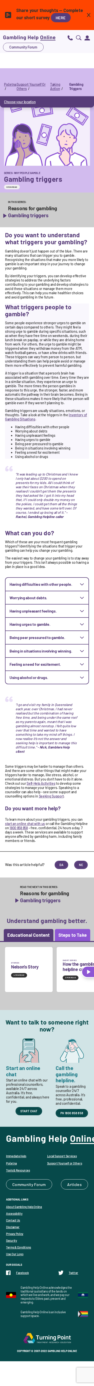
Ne (81, 864)
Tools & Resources (18, 1170)
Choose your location (20, 102)
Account (87, 37)
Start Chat (29, 1111)
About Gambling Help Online (24, 1206)
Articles (74, 1184)
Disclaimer (13, 1227)
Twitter (73, 1272)
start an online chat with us (25, 824)
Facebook (22, 1272)
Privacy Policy (14, 1234)
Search (79, 37)
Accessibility (14, 1213)
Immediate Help (16, 1156)
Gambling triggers (28, 215)
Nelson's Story (25, 967)
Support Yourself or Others (64, 1163)
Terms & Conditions (18, 1247)
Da (61, 864)
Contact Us (13, 1220)
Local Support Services (62, 1156)
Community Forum (23, 47)
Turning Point (47, 1338)
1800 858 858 (19, 828)
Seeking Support (51, 796)
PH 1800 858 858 (71, 1113)
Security (11, 1240)
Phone (70, 37)
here (61, 17)
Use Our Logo (15, 1254)
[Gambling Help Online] (29, 37)
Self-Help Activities (41, 783)
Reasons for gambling (32, 208)
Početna (10, 84)
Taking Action (55, 86)
